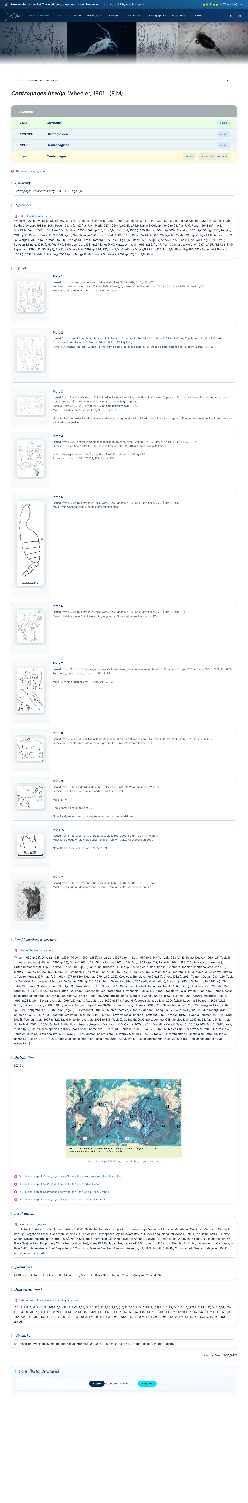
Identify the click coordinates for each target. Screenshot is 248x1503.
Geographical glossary (32, 1224)
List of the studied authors (35, 216)
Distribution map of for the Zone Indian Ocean (59, 1184)
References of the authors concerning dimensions (50, 1300)
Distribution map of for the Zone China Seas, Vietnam (64, 1191)
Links (198, 15)
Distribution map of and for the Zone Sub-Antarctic (62, 1199)
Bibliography (156, 15)
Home (77, 15)
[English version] (239, 16)
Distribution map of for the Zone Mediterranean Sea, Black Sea (70, 1176)
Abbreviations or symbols (31, 171)
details (223, 122)
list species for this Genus (214, 156)
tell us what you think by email (114, 4)
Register (147, 1383)
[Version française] (230, 16)
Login (97, 1383)
